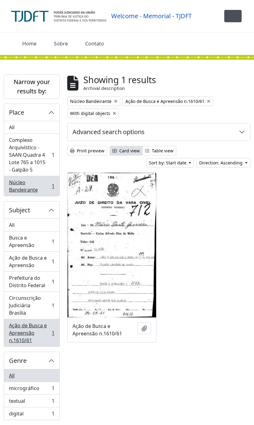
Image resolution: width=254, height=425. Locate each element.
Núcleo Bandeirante (32, 186)
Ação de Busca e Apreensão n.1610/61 (32, 333)
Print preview (90, 151)
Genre (18, 360)
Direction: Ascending (221, 163)
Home (29, 43)
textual (32, 402)
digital (32, 415)
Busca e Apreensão (32, 241)
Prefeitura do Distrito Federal (32, 281)
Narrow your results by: (32, 86)
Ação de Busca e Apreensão (32, 261)
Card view (129, 151)
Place (16, 112)
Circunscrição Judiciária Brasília (32, 305)
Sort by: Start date (168, 163)
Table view (162, 151)
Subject (19, 210)
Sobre (61, 43)
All (12, 127)
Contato (94, 43)
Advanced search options (108, 132)
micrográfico (32, 390)
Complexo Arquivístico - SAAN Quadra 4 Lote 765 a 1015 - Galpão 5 (32, 155)
